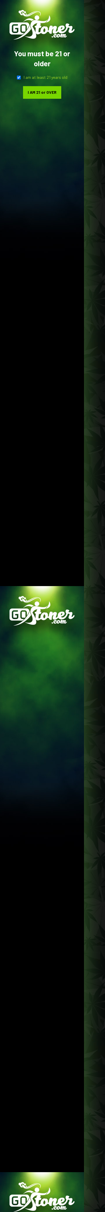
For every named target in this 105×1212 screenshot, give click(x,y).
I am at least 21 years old (45, 77)
